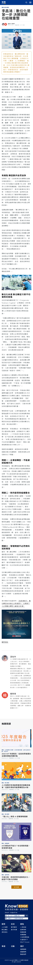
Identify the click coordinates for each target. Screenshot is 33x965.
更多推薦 (16, 887)
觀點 (3, 7)
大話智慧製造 (24, 937)
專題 (3, 946)
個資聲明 (23, 949)
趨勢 (3, 924)
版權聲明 (23, 952)
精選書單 (7, 843)
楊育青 (13, 23)
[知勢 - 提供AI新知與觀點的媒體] (16, 907)
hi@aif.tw (13, 912)
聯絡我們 (23, 954)
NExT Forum (24, 942)
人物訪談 (23, 927)
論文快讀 (14, 930)
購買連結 (5, 642)
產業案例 (7, 874)
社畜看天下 (24, 940)
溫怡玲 (9, 23)
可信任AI (6, 751)
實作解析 (14, 927)
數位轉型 (6, 7)
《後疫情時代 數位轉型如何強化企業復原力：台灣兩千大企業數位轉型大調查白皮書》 (16, 603)
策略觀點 (23, 935)
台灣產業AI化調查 (9, 750)
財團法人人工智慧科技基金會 (15, 918)
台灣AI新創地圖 (18, 750)
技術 (13, 924)
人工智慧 (5, 927)
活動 (13, 946)
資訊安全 (5, 932)
